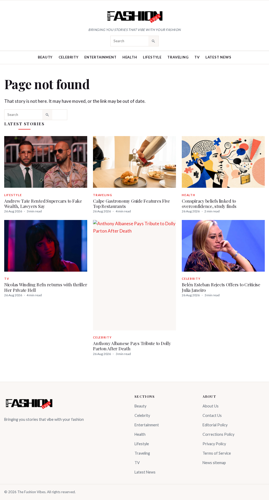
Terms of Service (217, 453)
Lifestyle (152, 57)
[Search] (153, 41)
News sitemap (214, 462)
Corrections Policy (218, 434)
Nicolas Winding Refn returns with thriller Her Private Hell (45, 287)
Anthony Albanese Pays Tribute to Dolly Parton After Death (132, 345)
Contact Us (212, 415)
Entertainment (100, 57)
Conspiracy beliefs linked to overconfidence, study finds (209, 203)
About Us (211, 406)
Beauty (45, 57)
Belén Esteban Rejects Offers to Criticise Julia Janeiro (221, 287)
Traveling (177, 57)
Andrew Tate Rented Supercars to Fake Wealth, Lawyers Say (43, 203)
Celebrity (69, 57)
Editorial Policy (215, 425)
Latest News (218, 57)
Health (129, 57)
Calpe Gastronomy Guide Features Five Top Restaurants (131, 203)
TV (197, 57)
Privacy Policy (214, 444)
